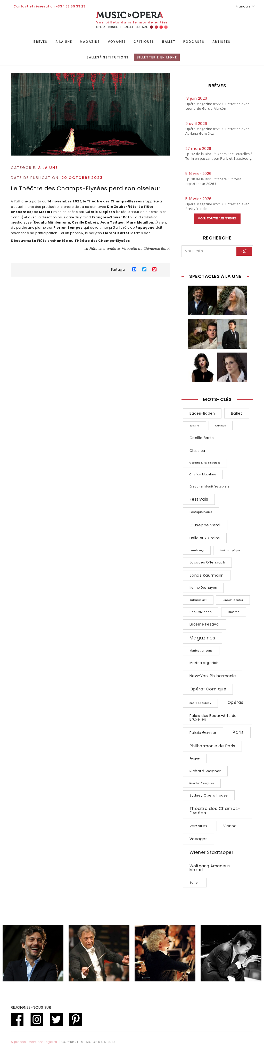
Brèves (40, 41)
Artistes (221, 41)
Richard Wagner (205, 771)
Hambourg (196, 550)
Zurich (194, 882)
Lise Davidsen (200, 612)
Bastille (194, 425)
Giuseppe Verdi (205, 525)
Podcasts (193, 41)
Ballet (169, 41)
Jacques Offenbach (207, 562)
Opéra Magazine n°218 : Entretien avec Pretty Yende (217, 206)
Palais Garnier (203, 732)
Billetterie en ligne (157, 57)
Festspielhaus (200, 512)
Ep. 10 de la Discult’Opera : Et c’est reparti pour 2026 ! (213, 181)
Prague (194, 758)
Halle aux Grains (204, 538)
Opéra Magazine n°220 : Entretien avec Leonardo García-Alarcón (217, 106)
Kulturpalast (198, 600)
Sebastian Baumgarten (201, 783)
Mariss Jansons (201, 651)
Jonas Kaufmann (206, 575)
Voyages (117, 41)
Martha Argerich (204, 663)
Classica (197, 450)
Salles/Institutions (108, 57)
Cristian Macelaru (202, 474)
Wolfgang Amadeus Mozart (209, 867)
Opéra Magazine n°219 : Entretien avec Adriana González (217, 131)
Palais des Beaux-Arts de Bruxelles (213, 717)
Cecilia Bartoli (202, 437)
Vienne (229, 825)
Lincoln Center (233, 600)
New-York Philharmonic (212, 676)
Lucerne (234, 612)
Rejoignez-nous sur (31, 1007)
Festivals (198, 499)
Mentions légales (43, 1042)
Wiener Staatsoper (211, 852)
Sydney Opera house (208, 795)
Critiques (144, 41)
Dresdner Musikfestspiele (209, 486)
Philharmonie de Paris (212, 746)
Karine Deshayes (203, 588)
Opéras (235, 702)
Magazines (202, 638)
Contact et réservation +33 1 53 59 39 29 (49, 6)
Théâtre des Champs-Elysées (215, 810)
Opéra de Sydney (200, 703)
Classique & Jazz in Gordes (204, 462)
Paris (238, 732)
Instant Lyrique (230, 550)
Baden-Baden (202, 413)
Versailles (198, 826)
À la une (63, 41)
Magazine (90, 41)
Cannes (220, 425)
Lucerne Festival (204, 624)
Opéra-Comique (207, 689)
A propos (18, 1042)
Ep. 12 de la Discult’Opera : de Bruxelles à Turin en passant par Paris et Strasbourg (219, 156)
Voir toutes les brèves (217, 218)
